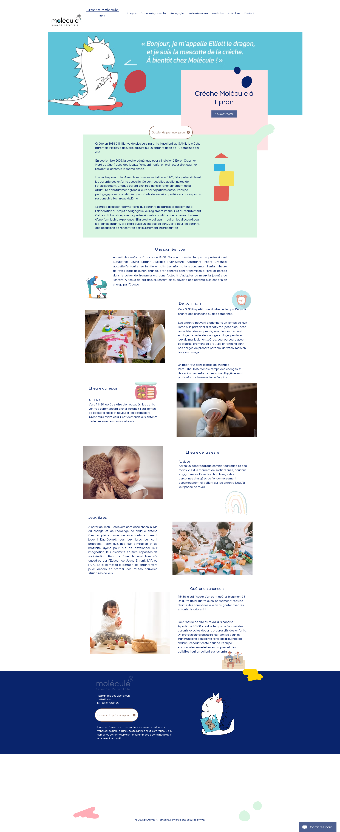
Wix (202, 820)
